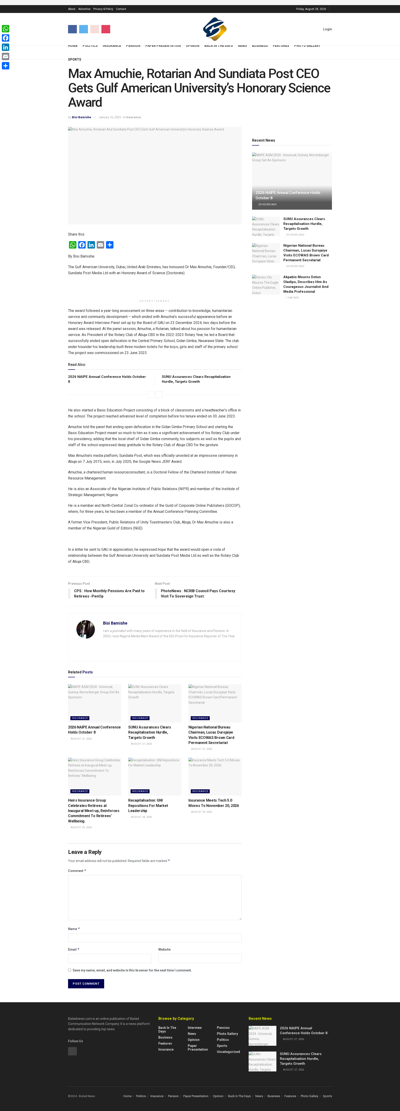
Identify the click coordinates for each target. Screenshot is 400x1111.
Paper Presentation (163, 45)
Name (74, 929)
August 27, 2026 (81, 738)
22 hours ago (267, 204)
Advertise (84, 9)
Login (327, 29)
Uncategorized (228, 1052)
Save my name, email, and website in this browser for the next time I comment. (132, 970)
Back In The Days (218, 45)
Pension (133, 45)
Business (260, 45)
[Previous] (150, 395)
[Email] (5, 56)
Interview (195, 1028)
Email (74, 949)
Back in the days (167, 1029)
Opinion (192, 45)
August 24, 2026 (141, 816)
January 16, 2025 (110, 117)
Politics (90, 45)
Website (164, 949)
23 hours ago (294, 234)
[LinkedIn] (5, 47)
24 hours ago (294, 266)
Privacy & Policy (103, 9)
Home (73, 45)
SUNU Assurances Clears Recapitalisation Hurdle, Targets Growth (149, 732)
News (242, 45)
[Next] (159, 395)
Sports (74, 59)
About (71, 9)
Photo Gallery (307, 45)
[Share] (5, 65)
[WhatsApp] (5, 28)
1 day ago (292, 297)
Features (281, 45)
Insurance (112, 45)
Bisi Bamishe (81, 117)
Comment (77, 870)
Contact (121, 9)
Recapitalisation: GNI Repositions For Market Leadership (148, 805)
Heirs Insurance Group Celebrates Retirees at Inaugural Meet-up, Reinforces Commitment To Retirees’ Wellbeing (93, 810)
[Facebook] (5, 38)
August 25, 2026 (81, 827)
